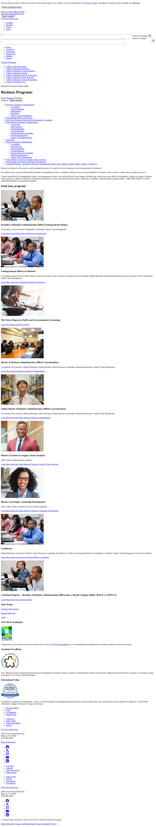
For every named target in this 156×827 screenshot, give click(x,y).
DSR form (136, 3)
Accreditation (11, 712)
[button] (8, 47)
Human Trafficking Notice (25, 824)
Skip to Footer (19, 12)
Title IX (9, 779)
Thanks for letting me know (11, 7)
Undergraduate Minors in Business (19, 118)
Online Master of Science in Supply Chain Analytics (26, 160)
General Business (17, 109)
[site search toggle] (2, 34)
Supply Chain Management (21, 116)
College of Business (8, 62)
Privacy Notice (92, 3)
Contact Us (10, 719)
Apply (3, 617)
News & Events (20, 77)
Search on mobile (139, 38)
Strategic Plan (11, 715)
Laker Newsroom (12, 770)
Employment (11, 777)
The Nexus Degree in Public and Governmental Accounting (29, 120)
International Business (19, 135)
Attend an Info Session (10, 609)
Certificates (10, 140)
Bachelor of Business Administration (20, 105)
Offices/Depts (11, 773)
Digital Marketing (17, 129)
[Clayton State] (12, 14)
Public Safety (11, 721)
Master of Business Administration (19, 142)
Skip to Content (7, 12)
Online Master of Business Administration (22, 122)
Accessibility (11, 783)
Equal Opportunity (43, 824)
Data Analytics (16, 127)
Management (16, 111)
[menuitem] (80, 47)
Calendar (9, 768)
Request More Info (8, 613)
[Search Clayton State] (149, 36)
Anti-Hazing (10, 781)
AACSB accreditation (60, 644)
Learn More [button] (23, 233)
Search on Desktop (140, 36)
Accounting (15, 107)
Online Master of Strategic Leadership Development (26, 162)
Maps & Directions (8, 742)
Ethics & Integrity (8, 824)
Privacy (54, 824)
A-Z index (10, 766)
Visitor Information (13, 723)
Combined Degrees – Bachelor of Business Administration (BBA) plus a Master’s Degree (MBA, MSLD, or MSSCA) (51, 164)
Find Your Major (12, 708)
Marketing (15, 113)
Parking (9, 725)
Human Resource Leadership (22, 133)
